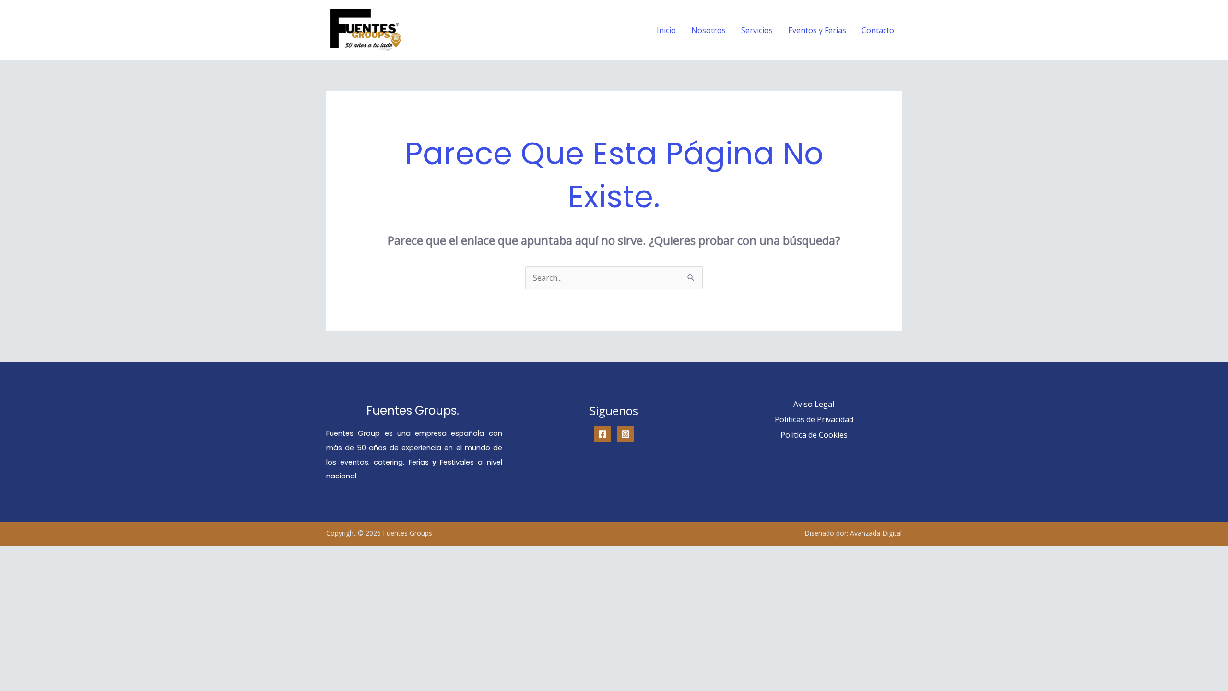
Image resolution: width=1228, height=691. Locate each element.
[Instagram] (625, 434)
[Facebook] (602, 434)
